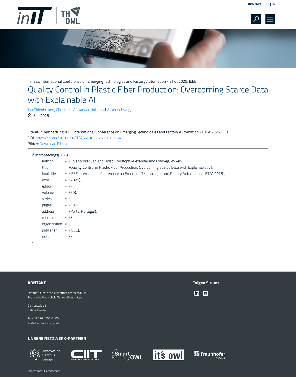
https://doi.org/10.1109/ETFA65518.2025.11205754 (78, 138)
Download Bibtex (53, 144)
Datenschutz (52, 371)
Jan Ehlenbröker (40, 110)
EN (273, 4)
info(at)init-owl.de (48, 323)
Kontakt (255, 4)
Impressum (35, 371)
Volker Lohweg (118, 110)
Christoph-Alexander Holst (77, 110)
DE (267, 4)
